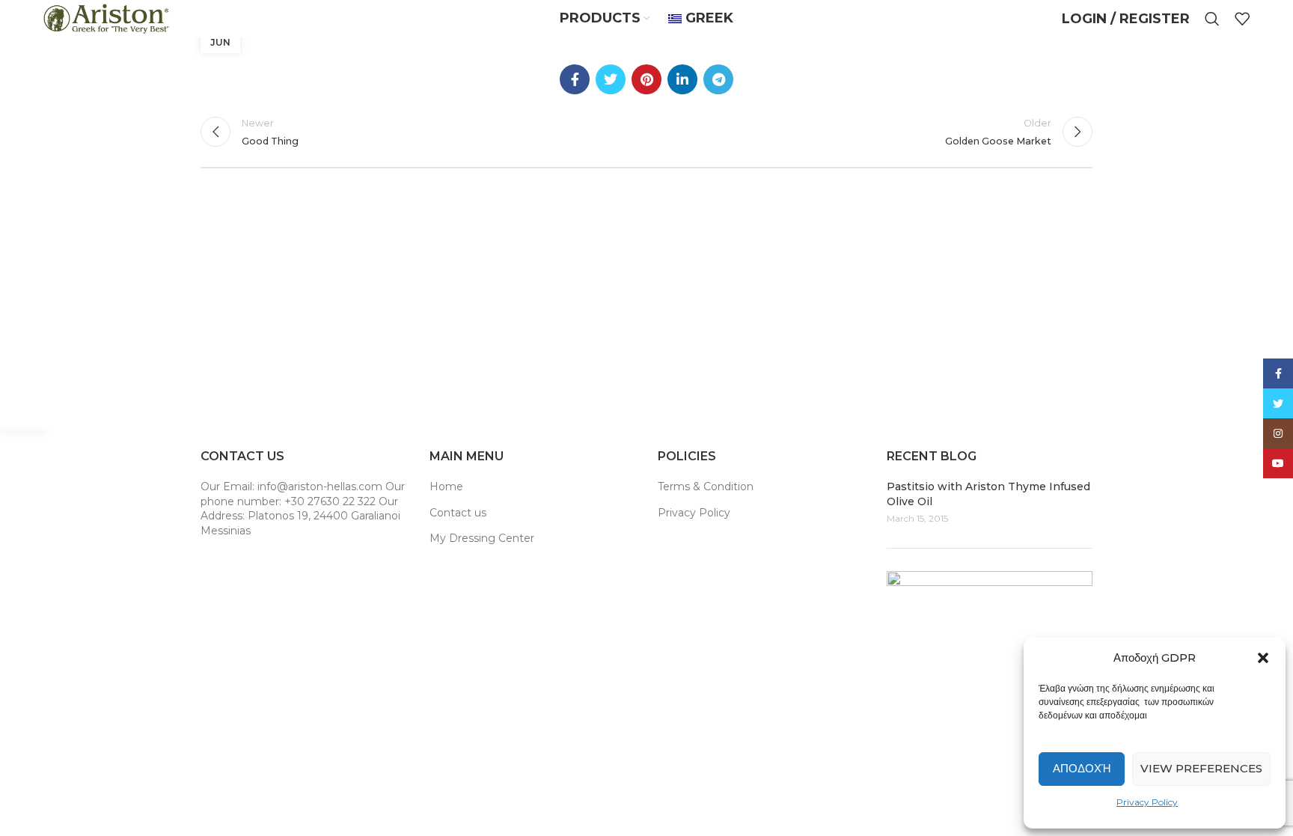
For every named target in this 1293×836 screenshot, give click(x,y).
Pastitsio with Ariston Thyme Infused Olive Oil (988, 494)
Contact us (458, 512)
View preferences (1201, 768)
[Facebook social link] (575, 79)
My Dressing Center (482, 538)
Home (446, 486)
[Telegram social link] (718, 79)
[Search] (1212, 19)
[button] (1263, 657)
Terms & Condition (706, 486)
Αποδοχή (1082, 768)
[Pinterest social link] (646, 79)
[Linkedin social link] (682, 79)
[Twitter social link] (611, 79)
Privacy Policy (1147, 802)
